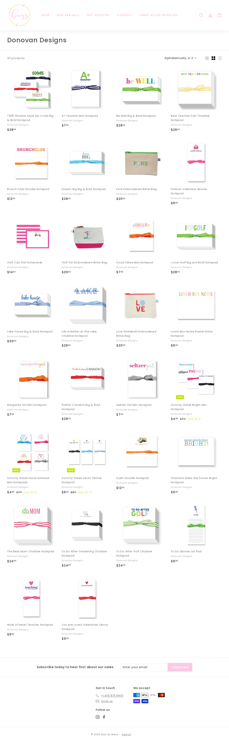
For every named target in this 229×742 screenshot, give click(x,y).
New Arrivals (68, 15)
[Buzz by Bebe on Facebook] (104, 717)
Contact (124, 15)
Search (126, 734)
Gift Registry (98, 15)
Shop (45, 15)
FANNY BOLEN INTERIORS (159, 15)
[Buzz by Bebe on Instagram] (97, 717)
